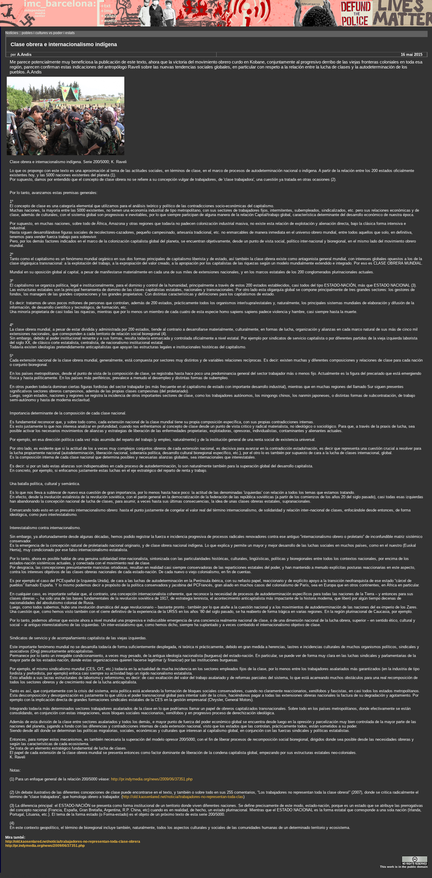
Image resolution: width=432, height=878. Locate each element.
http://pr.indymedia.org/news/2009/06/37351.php (151, 779)
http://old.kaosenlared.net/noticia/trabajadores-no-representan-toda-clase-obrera (72, 841)
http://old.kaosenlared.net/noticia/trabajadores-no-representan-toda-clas (183, 797)
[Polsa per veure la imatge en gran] (65, 153)
